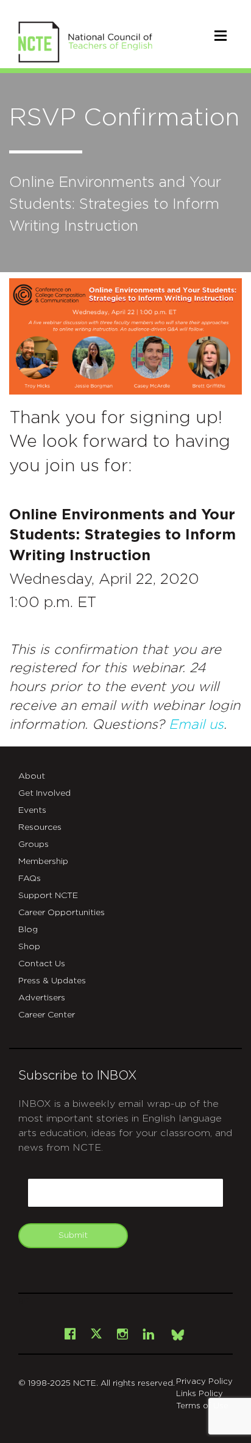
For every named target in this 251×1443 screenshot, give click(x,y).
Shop (29, 947)
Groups (33, 844)
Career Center (46, 1015)
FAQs (29, 878)
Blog (28, 929)
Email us (196, 724)
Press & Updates (52, 981)
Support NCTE (48, 895)
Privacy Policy (204, 1382)
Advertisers (41, 998)
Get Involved (44, 793)
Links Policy (199, 1394)
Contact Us (41, 964)
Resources (40, 827)
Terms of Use (202, 1406)
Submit (73, 1235)
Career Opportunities (61, 912)
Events (32, 810)
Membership (43, 861)
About (31, 776)
